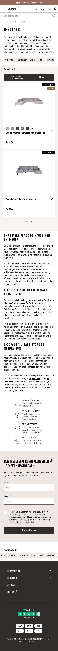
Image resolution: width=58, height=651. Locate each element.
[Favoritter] (49, 9)
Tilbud (3, 555)
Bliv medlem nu (29, 530)
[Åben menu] (4, 9)
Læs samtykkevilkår (27, 522)
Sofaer (40, 555)
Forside (5, 22)
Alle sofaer (9, 60)
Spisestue (50, 555)
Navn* (7, 482)
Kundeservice (14, 571)
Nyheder (12, 555)
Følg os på (12, 591)
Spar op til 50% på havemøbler (29, 2)
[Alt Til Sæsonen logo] (12, 9)
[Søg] (37, 9)
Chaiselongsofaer (36, 60)
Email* (7, 496)
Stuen (14, 22)
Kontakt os (12, 578)
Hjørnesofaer (22, 60)
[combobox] (29, 16)
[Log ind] (43, 9)
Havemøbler (23, 555)
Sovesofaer (51, 60)
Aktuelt (11, 585)
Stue (33, 555)
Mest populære (16, 77)
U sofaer (23, 22)
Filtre (41, 77)
